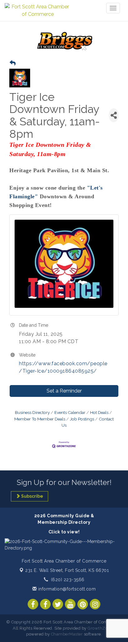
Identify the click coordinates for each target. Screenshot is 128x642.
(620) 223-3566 (68, 579)
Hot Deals (99, 412)
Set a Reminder (64, 391)
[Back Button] (13, 63)
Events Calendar (69, 412)
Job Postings (82, 418)
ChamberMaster (67, 634)
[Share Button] (114, 115)
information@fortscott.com (66, 588)
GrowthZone (100, 628)
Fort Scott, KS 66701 (67, 570)
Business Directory (32, 412)
